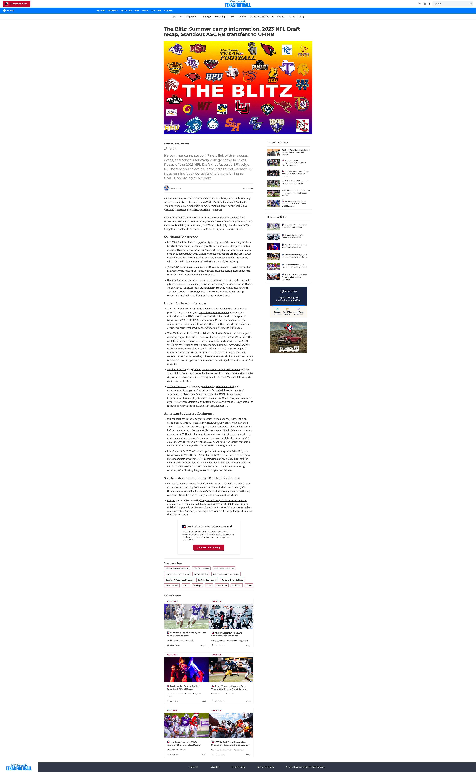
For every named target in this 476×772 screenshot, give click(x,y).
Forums (168, 10)
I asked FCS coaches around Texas (204, 320)
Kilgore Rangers (201, 574)
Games (292, 16)
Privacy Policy (238, 767)
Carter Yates (175, 755)
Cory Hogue (176, 188)
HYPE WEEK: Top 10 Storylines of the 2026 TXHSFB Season (295, 182)
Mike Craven (175, 645)
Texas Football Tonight (261, 16)
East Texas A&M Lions (224, 569)
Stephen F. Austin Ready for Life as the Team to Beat (294, 226)
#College (197, 586)
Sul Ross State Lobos (207, 580)
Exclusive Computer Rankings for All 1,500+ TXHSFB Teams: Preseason (295, 173)
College (207, 16)
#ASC (185, 586)
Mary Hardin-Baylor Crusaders (226, 574)
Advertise (215, 767)
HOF (232, 16)
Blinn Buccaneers (201, 569)
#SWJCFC (236, 586)
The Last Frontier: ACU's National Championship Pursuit (294, 266)
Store (145, 10)
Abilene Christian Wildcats (177, 569)
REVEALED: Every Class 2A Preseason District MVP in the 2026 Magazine (294, 204)
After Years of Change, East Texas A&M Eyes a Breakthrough (295, 256)
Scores (101, 10)
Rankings (113, 10)
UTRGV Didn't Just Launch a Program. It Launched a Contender (294, 277)
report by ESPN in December (214, 312)
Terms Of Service (265, 767)
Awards (281, 16)
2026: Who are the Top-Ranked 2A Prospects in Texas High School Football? (296, 193)
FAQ (302, 16)
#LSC (209, 586)
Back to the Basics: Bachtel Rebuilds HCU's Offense (294, 246)
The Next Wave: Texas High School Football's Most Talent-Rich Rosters (296, 152)
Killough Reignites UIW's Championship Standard (293, 236)
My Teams (177, 16)
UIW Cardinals (172, 586)
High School (193, 16)
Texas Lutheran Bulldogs (232, 580)
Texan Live (126, 10)
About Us (193, 767)
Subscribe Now (18, 4)
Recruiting (220, 16)
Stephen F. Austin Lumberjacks (179, 580)
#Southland (222, 586)
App (137, 10)
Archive (242, 16)
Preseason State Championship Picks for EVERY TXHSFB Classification (294, 163)
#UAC (249, 586)
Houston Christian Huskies (177, 574)
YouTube (156, 10)
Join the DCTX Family (208, 547)
